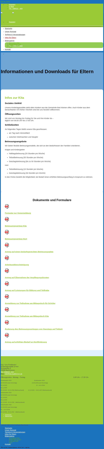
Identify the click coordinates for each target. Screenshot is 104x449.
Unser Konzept (10, 32)
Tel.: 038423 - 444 (7, 372)
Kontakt (8, 49)
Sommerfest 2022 (14, 43)
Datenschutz (8, 416)
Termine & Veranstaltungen (15, 35)
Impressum (8, 414)
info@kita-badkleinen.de (13, 374)
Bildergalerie (9, 41)
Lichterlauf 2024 (13, 46)
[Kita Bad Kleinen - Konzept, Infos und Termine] (12, 13)
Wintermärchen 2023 (15, 44)
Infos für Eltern (10, 38)
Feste (10, 47)
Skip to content (5, 1)
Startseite (8, 29)
